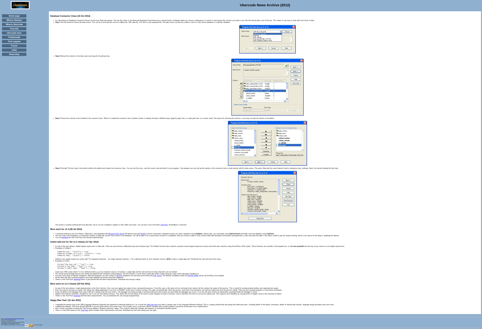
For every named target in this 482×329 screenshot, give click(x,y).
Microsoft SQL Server (116, 234)
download (65, 237)
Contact (21, 318)
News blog (14, 54)
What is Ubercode (14, 24)
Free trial (14, 29)
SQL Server (157, 276)
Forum (14, 46)
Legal (16, 318)
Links (14, 50)
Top (6, 318)
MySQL (143, 234)
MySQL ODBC (193, 276)
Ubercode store (14, 33)
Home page (14, 16)
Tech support (14, 41)
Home (9, 318)
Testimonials (14, 37)
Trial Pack (164, 225)
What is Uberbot (14, 20)
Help (13, 318)
